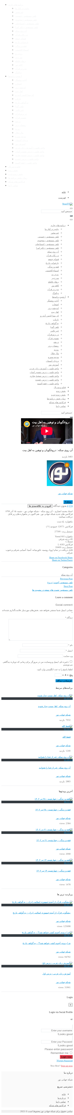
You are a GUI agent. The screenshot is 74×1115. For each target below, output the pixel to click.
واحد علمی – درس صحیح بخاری (29, 155)
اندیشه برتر (20, 87)
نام (70, 645)
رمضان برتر (20, 125)
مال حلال (19, 133)
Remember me (59, 1053)
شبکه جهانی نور (65, 493)
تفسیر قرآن (20, 118)
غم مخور (19, 12)
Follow (68, 502)
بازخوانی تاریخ (21, 42)
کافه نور (19, 65)
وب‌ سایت (68, 656)
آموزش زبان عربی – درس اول (57, 974)
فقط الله (66, 737)
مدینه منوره (20, 136)
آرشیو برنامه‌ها (15, 76)
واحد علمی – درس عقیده (27, 159)
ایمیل (69, 651)
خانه (64, 1094)
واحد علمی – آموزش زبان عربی (30, 148)
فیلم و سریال (14, 167)
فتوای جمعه (20, 38)
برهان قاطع (20, 61)
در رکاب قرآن (21, 35)
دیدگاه (69, 617)
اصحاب (18, 84)
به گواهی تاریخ (22, 103)
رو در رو (18, 54)
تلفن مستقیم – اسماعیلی (27, 23)
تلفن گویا (19, 106)
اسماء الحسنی (22, 50)
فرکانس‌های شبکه (16, 182)
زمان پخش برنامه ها (17, 178)
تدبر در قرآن (21, 69)
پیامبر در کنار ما (22, 8)
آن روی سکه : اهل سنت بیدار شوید (54, 706)
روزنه (17, 129)
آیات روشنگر (21, 80)
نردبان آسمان (21, 140)
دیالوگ (18, 72)
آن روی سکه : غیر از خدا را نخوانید (55, 768)
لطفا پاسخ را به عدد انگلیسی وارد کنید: (55, 669)
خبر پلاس (19, 110)
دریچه (17, 121)
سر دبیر (18, 57)
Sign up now (67, 1066)
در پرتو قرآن (21, 114)
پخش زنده (13, 170)
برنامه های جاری (15, 5)
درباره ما (62, 1098)
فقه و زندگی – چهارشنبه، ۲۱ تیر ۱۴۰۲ (53, 840)
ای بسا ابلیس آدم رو (24, 95)
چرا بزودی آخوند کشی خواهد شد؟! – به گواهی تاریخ (47, 943)
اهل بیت (19, 91)
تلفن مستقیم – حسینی (25, 16)
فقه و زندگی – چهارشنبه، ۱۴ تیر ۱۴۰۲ (53, 871)
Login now (66, 1057)
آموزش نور (20, 144)
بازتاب (18, 99)
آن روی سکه (21, 31)
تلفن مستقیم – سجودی (26, 20)
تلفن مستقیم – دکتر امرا (26, 27)
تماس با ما (13, 185)
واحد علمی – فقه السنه (26, 163)
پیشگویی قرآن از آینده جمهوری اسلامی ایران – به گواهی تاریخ (42, 913)
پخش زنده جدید (15, 174)
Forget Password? (64, 1061)
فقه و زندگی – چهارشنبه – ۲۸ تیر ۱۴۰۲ (53, 810)
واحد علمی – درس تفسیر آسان (29, 151)
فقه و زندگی (21, 46)
